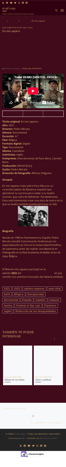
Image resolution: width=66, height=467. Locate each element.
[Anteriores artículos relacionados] (54, 339)
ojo (4, 262)
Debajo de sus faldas (14, 379)
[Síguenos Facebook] (7, 2)
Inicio (4, 21)
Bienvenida (13, 21)
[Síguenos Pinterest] (27, 2)
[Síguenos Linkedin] (23, 2)
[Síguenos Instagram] (19, 2)
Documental (25, 21)
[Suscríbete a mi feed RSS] (3, 2)
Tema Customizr (50, 438)
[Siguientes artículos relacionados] (61, 339)
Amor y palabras (43, 379)
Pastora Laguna (13, 68)
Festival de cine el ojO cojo (38, 273)
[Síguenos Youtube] (11, 2)
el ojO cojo (19, 433)
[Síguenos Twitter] (15, 2)
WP (23, 438)
